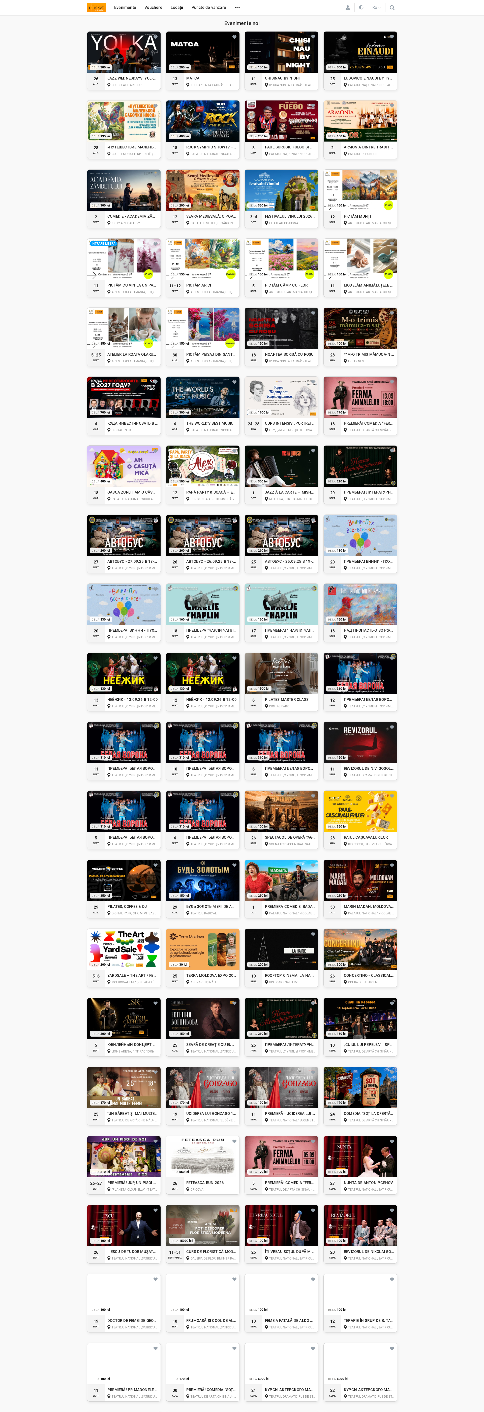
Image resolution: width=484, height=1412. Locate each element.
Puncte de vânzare (209, 7)
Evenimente (125, 7)
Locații (177, 7)
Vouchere (153, 7)
